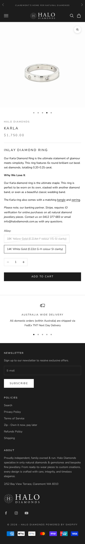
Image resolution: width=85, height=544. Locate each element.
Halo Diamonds (17, 121)
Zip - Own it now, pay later (20, 425)
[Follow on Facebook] (6, 513)
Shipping (9, 438)
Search (8, 405)
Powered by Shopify (62, 524)
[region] (42, 315)
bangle (61, 200)
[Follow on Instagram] (16, 513)
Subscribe (19, 383)
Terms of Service (14, 418)
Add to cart (42, 276)
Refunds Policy (13, 431)
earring (76, 200)
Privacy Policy (12, 412)
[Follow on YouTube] (26, 513)
